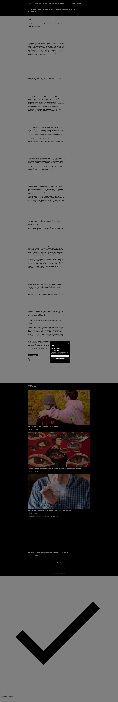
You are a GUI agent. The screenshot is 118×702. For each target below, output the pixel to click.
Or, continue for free (60, 361)
